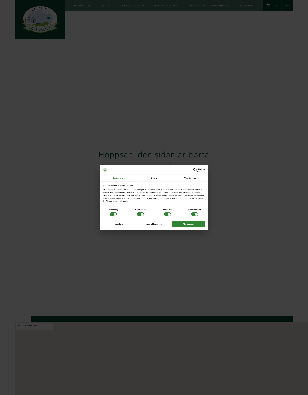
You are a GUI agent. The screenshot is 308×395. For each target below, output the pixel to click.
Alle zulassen (188, 224)
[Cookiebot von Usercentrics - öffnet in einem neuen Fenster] (194, 170)
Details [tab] (154, 178)
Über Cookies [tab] (190, 178)
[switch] (140, 214)
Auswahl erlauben (154, 224)
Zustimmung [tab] (118, 178)
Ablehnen (119, 224)
